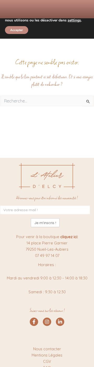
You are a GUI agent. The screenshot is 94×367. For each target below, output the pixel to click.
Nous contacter (47, 348)
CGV (47, 361)
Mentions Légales (47, 355)
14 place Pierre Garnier (47, 242)
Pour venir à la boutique (47, 236)
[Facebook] (34, 322)
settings (74, 20)
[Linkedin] (60, 322)
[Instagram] (47, 322)
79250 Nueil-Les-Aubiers (47, 249)
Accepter (16, 30)
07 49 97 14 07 (47, 255)
